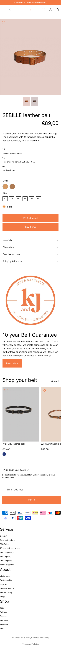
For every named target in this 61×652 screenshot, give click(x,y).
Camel (5, 186)
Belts (2, 628)
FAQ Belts (4, 544)
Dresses (3, 616)
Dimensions (8, 247)
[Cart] (57, 9)
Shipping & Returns (12, 261)
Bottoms (3, 612)
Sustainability (6, 580)
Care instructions (11, 254)
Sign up (32, 499)
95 (38, 198)
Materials (7, 240)
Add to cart (32, 218)
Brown (12, 186)
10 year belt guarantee (10, 548)
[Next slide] (55, 422)
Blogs (2, 596)
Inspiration (4, 584)
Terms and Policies (30, 644)
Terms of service (7, 565)
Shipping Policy (7, 552)
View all (54, 381)
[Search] (10, 9)
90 (31, 198)
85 (25, 198)
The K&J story (6, 592)
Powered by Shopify (40, 637)
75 (11, 198)
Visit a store (5, 576)
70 (5, 198)
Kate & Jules (24, 637)
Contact (3, 536)
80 (18, 198)
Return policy (6, 556)
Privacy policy (6, 560)
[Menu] (3, 9)
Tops (2, 608)
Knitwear (4, 620)
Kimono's (4, 624)
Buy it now (30, 227)
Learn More (12, 363)
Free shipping (8, 162)
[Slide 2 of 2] (34, 101)
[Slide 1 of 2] (26, 101)
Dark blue (4, 454)
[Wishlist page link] (43, 9)
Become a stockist (8, 588)
